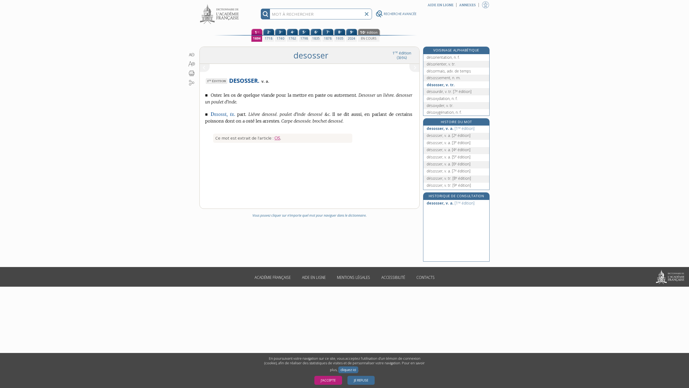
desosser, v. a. (450, 128)
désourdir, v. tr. (449, 91)
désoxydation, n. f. (442, 98)
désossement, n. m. (443, 77)
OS (277, 138)
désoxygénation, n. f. (444, 112)
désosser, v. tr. (441, 84)
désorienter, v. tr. (441, 64)
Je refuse (361, 380)
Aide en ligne (314, 277)
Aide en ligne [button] (441, 5)
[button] (191, 54)
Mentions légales (353, 277)
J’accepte (328, 380)
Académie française (273, 277)
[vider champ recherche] (366, 14)
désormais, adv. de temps (449, 71)
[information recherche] (265, 14)
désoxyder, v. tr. (440, 105)
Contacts (425, 277)
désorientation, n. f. (443, 57)
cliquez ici (348, 370)
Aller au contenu (220, 5)
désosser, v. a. (448, 142)
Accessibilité (393, 277)
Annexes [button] (467, 5)
